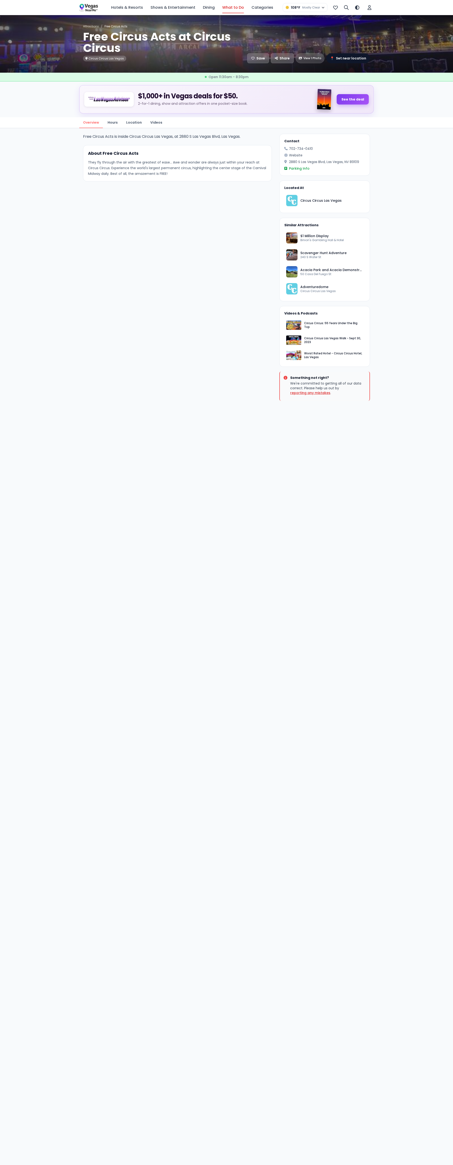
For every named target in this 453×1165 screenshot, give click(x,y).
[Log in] (369, 7)
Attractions (91, 26)
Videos (156, 122)
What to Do (233, 7)
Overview (91, 122)
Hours (113, 122)
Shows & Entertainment (173, 7)
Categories (262, 7)
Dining (209, 7)
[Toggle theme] (357, 7)
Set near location (348, 58)
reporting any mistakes (310, 392)
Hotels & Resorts (127, 7)
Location (134, 122)
